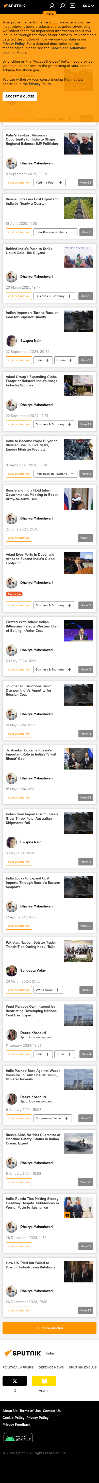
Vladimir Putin (45, 182)
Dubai (60, 1054)
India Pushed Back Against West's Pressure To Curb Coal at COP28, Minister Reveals (33, 1075)
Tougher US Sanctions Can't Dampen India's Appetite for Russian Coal (28, 690)
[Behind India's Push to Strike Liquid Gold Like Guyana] (78, 257)
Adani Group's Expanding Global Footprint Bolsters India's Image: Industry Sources (32, 381)
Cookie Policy (13, 1417)
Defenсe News (51, 1367)
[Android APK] (18, 1439)
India (39, 360)
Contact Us (52, 1410)
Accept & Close (19, 96)
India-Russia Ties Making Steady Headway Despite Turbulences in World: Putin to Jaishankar (32, 1203)
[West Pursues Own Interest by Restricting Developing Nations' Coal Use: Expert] (78, 1015)
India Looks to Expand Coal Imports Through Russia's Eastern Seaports (33, 882)
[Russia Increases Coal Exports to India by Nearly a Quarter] (78, 207)
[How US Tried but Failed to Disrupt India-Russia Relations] (78, 1271)
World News (44, 990)
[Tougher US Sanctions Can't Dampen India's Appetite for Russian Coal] (78, 695)
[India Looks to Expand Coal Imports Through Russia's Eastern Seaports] (78, 887)
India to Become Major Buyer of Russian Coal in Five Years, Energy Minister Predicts (31, 445)
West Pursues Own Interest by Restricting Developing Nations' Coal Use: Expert (31, 1010)
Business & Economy (50, 296)
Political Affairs (18, 1367)
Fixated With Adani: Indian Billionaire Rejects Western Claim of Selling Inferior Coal (33, 626)
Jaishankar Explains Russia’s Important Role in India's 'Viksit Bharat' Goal (31, 754)
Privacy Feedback (16, 1424)
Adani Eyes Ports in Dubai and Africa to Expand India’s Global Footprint (30, 558)
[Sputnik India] (15, 7)
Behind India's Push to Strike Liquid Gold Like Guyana (29, 251)
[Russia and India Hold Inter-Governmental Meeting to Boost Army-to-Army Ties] (78, 499)
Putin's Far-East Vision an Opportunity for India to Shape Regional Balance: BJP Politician (32, 139)
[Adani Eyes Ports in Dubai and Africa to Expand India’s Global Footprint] (78, 563)
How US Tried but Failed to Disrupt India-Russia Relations (30, 1265)
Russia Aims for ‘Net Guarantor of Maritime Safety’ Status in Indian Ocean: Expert (33, 1139)
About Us (10, 1410)
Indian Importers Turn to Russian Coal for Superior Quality (32, 315)
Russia (61, 360)
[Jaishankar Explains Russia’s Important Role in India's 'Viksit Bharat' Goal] (78, 759)
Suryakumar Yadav (48, 1118)
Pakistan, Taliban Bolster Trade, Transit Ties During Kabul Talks (31, 944)
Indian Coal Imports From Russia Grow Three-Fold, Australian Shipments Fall (32, 818)
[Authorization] (52, 6)
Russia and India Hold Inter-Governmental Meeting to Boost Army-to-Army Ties (32, 494)
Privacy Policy (14, 43)
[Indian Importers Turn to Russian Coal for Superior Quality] (78, 321)
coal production (19, 182)
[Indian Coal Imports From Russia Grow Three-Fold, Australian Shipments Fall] (78, 823)
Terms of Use (30, 1410)
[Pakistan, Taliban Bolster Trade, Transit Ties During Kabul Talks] (78, 951)
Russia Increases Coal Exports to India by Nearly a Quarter (32, 201)
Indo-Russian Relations (51, 232)
